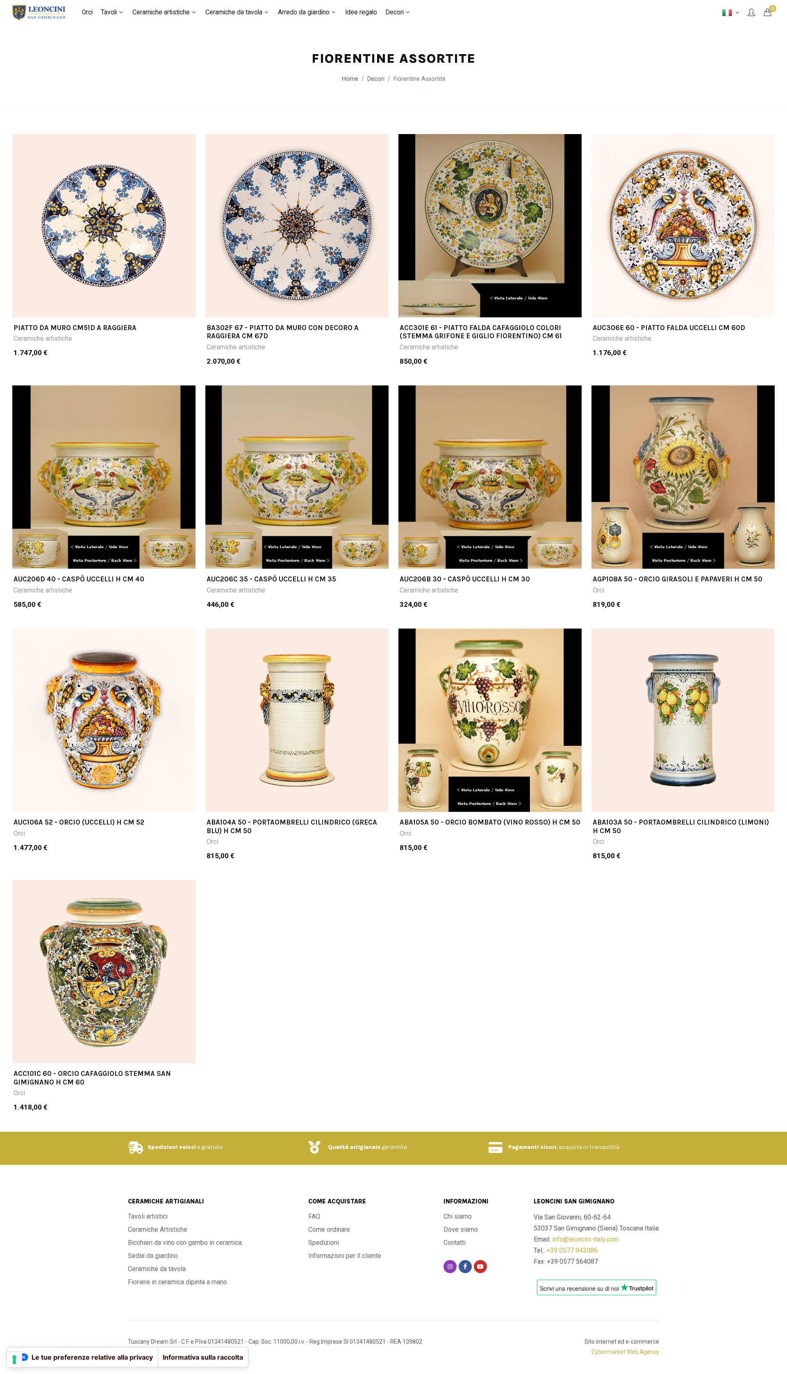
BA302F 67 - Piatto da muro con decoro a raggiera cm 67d (283, 332)
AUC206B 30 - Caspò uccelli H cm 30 (465, 579)
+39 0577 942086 (572, 1250)
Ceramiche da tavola (157, 1269)
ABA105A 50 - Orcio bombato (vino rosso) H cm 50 (490, 822)
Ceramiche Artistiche (157, 1229)
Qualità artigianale (354, 1147)
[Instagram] (450, 1266)
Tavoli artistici (148, 1216)
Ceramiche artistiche (43, 338)
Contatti (455, 1242)
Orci (598, 590)
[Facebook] (465, 1266)
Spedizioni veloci (172, 1147)
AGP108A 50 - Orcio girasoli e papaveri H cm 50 (677, 579)
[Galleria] (104, 225)
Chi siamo (458, 1216)
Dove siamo (461, 1229)
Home (350, 78)
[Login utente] (751, 12)
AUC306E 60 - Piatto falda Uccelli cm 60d (669, 328)
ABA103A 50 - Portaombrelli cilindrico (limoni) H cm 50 (681, 826)
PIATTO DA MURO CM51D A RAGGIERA (75, 328)
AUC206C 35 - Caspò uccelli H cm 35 (271, 579)
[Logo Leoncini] (38, 12)
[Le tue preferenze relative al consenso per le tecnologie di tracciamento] (14, 1359)
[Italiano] (730, 13)
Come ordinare (329, 1229)
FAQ (314, 1216)
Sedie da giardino (153, 1256)
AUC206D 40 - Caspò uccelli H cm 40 (79, 579)
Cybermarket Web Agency (625, 1352)
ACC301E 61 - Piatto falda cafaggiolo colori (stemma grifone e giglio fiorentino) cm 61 (481, 332)
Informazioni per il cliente (344, 1256)
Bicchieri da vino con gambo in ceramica (185, 1242)
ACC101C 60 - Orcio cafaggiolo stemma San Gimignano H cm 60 (92, 1077)
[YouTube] (480, 1266)
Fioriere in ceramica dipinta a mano (177, 1282)
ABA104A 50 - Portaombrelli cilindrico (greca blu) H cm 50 (292, 826)
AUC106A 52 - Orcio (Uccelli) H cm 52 (79, 822)
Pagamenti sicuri (532, 1147)
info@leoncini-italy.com (585, 1239)
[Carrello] (767, 12)
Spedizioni (323, 1242)
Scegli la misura (109, 306)
